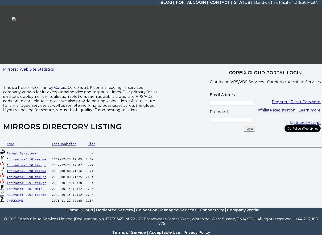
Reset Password (306, 102)
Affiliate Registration (277, 110)
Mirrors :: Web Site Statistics (28, 69)
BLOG (166, 2)
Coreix (60, 87)
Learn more (310, 110)
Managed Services (178, 210)
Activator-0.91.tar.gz (26, 183)
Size (91, 144)
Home (72, 210)
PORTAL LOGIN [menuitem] (191, 2)
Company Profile (243, 210)
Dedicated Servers (114, 210)
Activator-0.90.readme (26, 171)
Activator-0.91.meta (24, 189)
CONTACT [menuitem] (220, 2)
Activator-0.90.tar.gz (26, 177)
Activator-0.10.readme (26, 159)
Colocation (146, 210)
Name (10, 144)
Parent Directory (22, 153)
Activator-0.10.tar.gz (26, 165)
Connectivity (212, 210)
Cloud (87, 210)
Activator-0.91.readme (26, 195)
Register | (281, 102)
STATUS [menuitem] (242, 2)
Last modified (64, 144)
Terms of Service (129, 232)
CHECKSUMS (15, 200)
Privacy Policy (196, 232)
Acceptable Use (164, 232)
